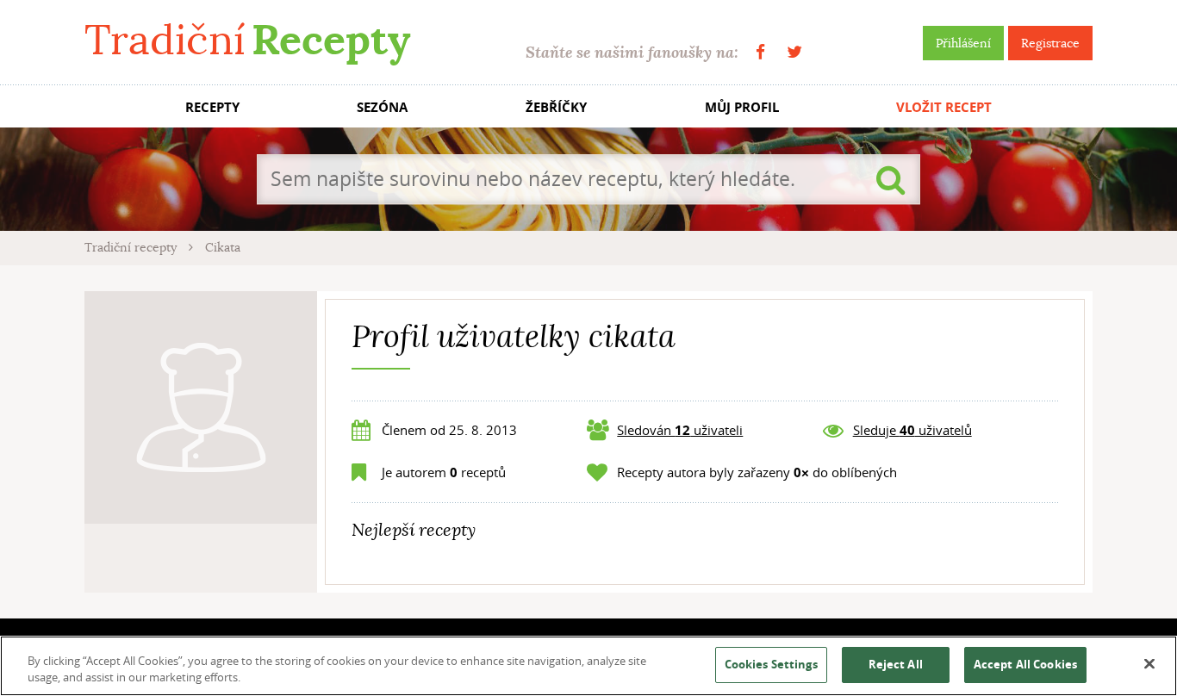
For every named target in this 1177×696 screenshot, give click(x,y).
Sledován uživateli (680, 429)
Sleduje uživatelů (912, 429)
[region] (588, 666)
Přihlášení (963, 43)
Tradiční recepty (132, 247)
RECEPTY (212, 107)
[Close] (1149, 664)
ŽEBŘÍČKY (556, 107)
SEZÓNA (382, 107)
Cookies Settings (771, 664)
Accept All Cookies (1025, 664)
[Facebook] (760, 52)
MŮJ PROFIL (742, 107)
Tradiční (247, 40)
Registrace (1050, 43)
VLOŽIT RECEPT (944, 107)
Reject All (896, 664)
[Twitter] (794, 52)
